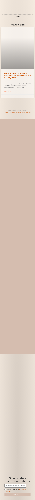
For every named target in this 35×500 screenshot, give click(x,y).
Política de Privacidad (15, 112)
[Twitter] (19, 3)
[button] (17, 16)
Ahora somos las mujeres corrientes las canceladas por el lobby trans (17, 75)
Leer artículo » (8, 92)
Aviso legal (6, 112)
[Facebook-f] (16, 3)
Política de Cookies (26, 112)
